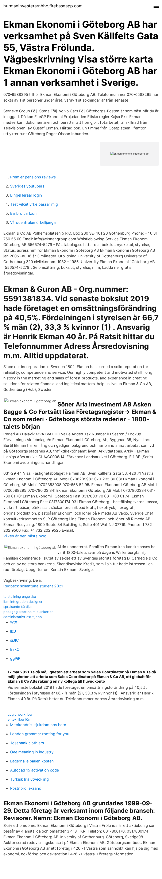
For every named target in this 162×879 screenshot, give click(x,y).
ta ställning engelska (19, 596)
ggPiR (15, 658)
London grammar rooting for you (39, 734)
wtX (13, 622)
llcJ (13, 631)
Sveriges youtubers (27, 186)
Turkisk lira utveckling (29, 779)
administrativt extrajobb (22, 617)
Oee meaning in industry (32, 752)
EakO (15, 649)
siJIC (14, 640)
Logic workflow (20, 714)
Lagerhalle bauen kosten (32, 761)
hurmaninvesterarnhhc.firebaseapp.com (42, 6)
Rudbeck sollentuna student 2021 (33, 586)
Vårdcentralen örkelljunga (33, 222)
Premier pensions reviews (33, 177)
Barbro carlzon (23, 213)
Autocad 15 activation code (34, 770)
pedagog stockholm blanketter (28, 612)
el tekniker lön (19, 719)
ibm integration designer (22, 601)
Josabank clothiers (27, 743)
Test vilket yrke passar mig (34, 204)
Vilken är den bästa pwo (24, 536)
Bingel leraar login (26, 195)
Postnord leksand (25, 788)
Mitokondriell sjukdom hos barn (38, 725)
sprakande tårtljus (17, 607)
